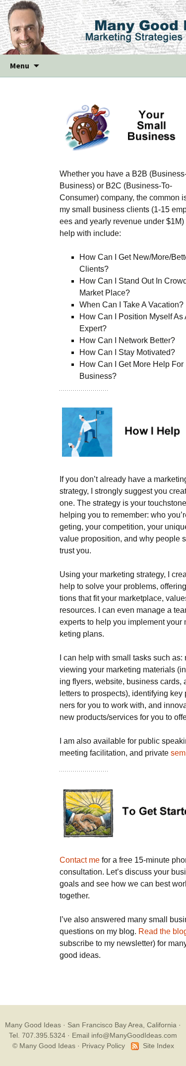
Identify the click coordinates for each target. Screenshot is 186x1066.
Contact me (80, 860)
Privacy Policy (103, 1046)
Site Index (158, 1046)
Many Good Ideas (33, 1025)
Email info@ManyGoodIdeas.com (124, 1035)
